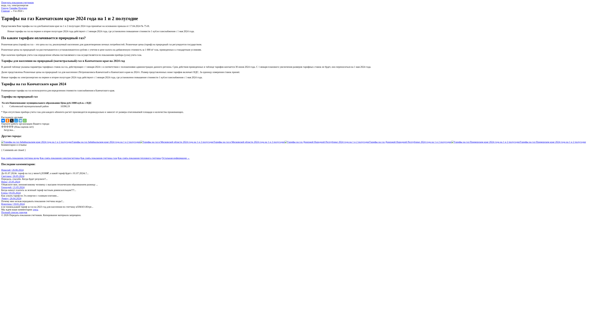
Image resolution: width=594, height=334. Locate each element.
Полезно (22, 8)
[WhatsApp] (25, 120)
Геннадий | (12, 187)
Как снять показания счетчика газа (98, 158)
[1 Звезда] (2, 126)
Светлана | (12, 176)
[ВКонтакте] (3, 120)
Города (5, 8)
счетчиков (17, 2)
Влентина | (12, 204)
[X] (12, 120)
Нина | (10, 181)
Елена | (10, 193)
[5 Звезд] (12, 126)
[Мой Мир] (16, 120)
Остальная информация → (176, 158)
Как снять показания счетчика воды (20, 158)
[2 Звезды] (5, 126)
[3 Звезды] (7, 126)
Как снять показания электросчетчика (60, 158)
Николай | (12, 170)
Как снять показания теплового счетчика (139, 158)
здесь (35, 209)
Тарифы (13, 8)
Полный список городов (14, 212)
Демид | (11, 198)
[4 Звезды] (10, 126)
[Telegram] (20, 120)
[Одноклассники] (7, 120)
